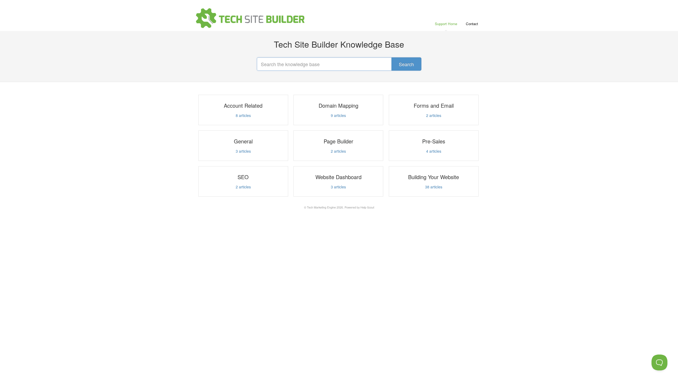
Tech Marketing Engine (321, 207)
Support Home (446, 23)
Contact (472, 23)
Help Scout (367, 207)
